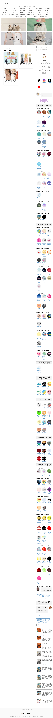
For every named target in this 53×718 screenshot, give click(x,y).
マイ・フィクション (14, 10)
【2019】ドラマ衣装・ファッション (43, 622)
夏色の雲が (47, 14)
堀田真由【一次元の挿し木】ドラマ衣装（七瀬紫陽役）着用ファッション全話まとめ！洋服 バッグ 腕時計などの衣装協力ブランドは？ (47, 677)
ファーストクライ (47, 10)
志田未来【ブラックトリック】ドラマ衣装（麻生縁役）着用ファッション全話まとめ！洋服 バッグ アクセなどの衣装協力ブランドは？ (47, 638)
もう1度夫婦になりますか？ (14, 14)
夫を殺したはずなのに (30, 12)
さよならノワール (22, 10)
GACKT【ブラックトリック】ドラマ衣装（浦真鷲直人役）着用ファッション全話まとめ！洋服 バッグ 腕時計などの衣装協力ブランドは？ (47, 646)
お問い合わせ (23, 709)
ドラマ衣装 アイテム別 (43, 16)
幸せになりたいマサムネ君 (6, 14)
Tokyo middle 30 (47, 8)
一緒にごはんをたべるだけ (47, 12)
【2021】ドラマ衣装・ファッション (43, 620)
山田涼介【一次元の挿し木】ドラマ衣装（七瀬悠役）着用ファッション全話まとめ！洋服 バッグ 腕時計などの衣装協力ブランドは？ (47, 693)
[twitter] (43, 73)
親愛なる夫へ (22, 12)
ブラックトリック (5, 12)
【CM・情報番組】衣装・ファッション (44, 598)
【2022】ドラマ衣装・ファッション (43, 619)
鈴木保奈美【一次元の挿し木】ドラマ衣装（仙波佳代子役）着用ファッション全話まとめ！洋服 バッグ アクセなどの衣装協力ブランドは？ (47, 669)
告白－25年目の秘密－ (38, 8)
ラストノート (31, 8)
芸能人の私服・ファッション (42, 594)
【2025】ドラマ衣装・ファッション (43, 615)
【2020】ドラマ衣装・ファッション (43, 621)
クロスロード (39, 10)
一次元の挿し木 (39, 12)
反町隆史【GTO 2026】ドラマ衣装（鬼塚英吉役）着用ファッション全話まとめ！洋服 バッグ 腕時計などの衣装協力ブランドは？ (47, 662)
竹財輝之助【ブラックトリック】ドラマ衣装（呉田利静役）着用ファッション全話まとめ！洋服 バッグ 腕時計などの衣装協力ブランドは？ (47, 630)
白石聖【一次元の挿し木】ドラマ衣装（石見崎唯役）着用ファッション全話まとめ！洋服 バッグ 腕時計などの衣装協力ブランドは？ (47, 685)
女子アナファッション (18, 16)
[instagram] (45, 73)
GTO (14, 12)
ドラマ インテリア (35, 16)
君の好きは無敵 (22, 8)
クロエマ (10, 16)
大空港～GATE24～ (31, 10)
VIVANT (6, 10)
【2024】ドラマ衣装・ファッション (43, 617)
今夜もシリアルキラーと (30, 14)
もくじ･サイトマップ (29, 709)
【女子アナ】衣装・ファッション (43, 595)
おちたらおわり (22, 14)
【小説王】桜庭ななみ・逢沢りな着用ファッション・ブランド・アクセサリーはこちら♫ (10, 81)
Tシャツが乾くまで (14, 8)
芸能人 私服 (26, 16)
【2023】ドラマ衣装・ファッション (43, 618)
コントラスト (39, 14)
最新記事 (5, 8)
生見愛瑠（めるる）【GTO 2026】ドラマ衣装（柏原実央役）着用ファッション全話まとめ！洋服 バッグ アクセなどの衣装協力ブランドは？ (47, 654)
